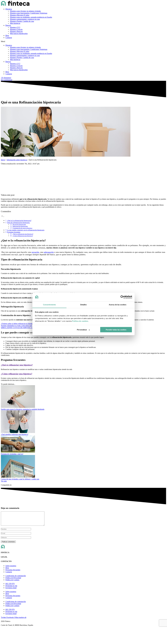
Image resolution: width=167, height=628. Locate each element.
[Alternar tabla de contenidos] (2, 217)
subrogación (49, 252)
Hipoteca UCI (15, 27)
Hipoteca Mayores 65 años (19, 15)
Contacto (8, 38)
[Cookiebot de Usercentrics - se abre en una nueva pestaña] (122, 297)
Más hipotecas (15, 23)
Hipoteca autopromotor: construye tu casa (25, 19)
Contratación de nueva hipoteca (22, 228)
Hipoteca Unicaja (16, 29)
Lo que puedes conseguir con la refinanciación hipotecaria (25, 230)
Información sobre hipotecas (17, 160)
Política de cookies (80, 321)
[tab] (83, 365)
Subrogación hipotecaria (20, 226)
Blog (7, 35)
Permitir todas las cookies (116, 330)
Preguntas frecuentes (13, 232)
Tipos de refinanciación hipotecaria (18, 222)
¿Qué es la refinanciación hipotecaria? (19, 220)
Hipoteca (8, 9)
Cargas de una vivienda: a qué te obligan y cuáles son (20, 479)
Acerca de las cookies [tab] (117, 305)
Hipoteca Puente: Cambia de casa (22, 21)
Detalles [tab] (83, 305)
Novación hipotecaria (19, 224)
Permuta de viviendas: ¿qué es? (12, 454)
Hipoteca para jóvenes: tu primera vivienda (25, 11)
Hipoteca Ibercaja (16, 31)
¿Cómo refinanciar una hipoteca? (23, 236)
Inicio (3, 160)
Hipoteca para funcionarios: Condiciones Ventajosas (28, 13)
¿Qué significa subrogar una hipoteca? (14, 434)
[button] (83, 41)
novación (35, 252)
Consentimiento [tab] (49, 305)
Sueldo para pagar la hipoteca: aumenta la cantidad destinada (22, 409)
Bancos (8, 25)
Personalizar (82, 330)
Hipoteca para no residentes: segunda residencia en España (31, 17)
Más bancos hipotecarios (19, 33)
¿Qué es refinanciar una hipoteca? (23, 234)
